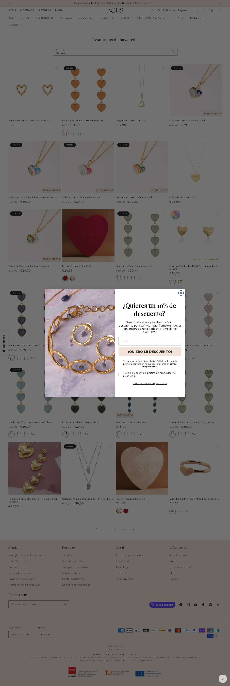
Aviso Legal (161, 383)
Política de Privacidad (143, 383)
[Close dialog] (181, 292)
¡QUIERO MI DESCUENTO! (150, 352)
